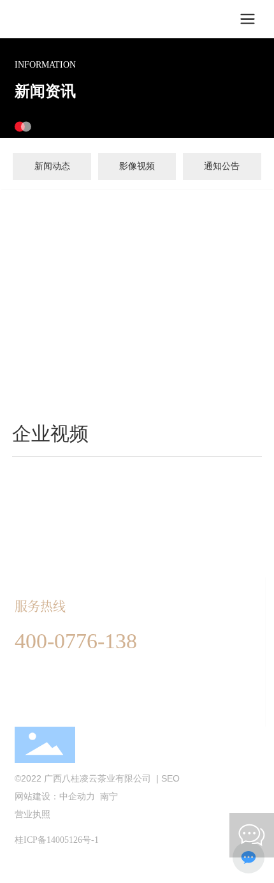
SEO (170, 778)
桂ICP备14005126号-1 (57, 840)
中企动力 (77, 796)
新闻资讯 (45, 91)
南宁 (107, 796)
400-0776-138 (76, 641)
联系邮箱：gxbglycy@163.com (76, 692)
